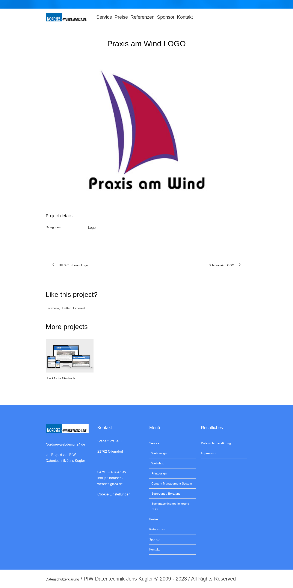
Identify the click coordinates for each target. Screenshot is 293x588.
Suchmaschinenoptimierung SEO (170, 506)
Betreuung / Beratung (166, 493)
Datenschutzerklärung (216, 443)
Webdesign (159, 453)
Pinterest (79, 308)
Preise (153, 519)
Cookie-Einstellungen (113, 494)
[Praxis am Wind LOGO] (146, 131)
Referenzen (157, 529)
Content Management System (171, 483)
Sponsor (155, 539)
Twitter (66, 308)
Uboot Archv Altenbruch (60, 378)
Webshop (157, 463)
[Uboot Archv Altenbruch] (70, 356)
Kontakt (154, 549)
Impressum (208, 453)
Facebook (52, 308)
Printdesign (159, 473)
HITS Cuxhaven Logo (73, 265)
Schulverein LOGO (221, 265)
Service (154, 443)
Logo (92, 227)
